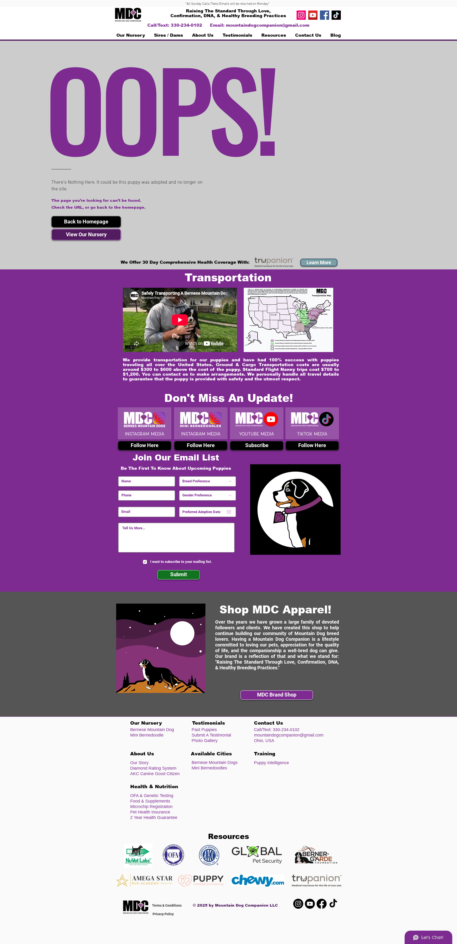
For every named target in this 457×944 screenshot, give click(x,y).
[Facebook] (324, 15)
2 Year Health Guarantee (153, 817)
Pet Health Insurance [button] (150, 812)
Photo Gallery (205, 740)
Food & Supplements (150, 801)
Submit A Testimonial (211, 735)
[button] (86, 221)
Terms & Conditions (167, 905)
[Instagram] (301, 15)
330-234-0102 (286, 729)
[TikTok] (336, 15)
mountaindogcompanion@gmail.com (267, 25)
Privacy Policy (163, 914)
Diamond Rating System (153, 768)
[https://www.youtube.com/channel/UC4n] (313, 15)
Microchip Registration (151, 806)
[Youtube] (310, 904)
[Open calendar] (229, 512)
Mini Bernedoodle (147, 735)
